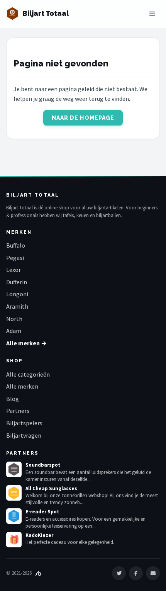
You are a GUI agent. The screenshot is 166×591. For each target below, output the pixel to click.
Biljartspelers (24, 423)
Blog (12, 398)
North (14, 319)
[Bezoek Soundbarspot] (14, 469)
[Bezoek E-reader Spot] (14, 516)
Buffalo (15, 245)
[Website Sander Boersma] (38, 573)
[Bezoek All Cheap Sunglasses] (14, 493)
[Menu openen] (152, 14)
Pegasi (15, 258)
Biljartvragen (23, 435)
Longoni (17, 294)
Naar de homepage (83, 118)
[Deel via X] (119, 573)
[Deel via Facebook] (136, 573)
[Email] (153, 573)
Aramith (17, 306)
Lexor (13, 269)
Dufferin (16, 282)
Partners (17, 410)
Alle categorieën (28, 374)
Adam (13, 331)
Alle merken (22, 386)
